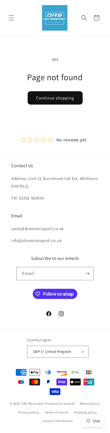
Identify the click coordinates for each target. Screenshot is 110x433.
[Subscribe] (87, 273)
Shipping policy (85, 412)
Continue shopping (55, 98)
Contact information (57, 421)
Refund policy (90, 404)
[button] (11, 18)
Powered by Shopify (60, 404)
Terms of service (56, 412)
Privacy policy (28, 412)
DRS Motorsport (33, 404)
